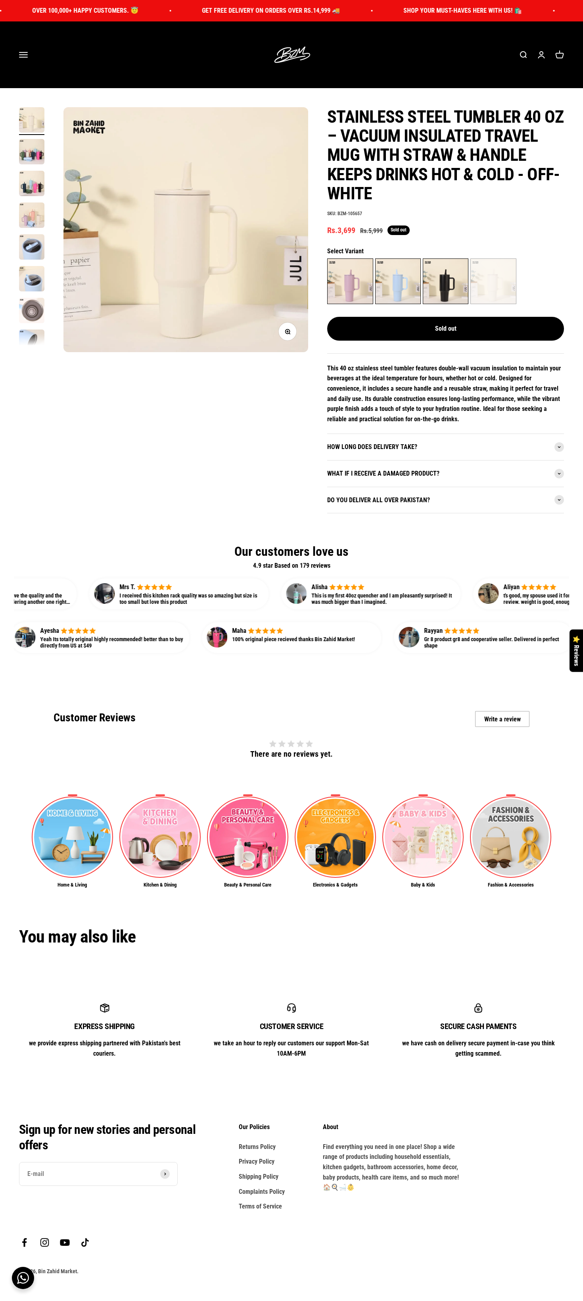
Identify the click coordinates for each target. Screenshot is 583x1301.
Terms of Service (260, 1206)
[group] (72, 841)
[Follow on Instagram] (44, 1242)
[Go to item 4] (31, 216)
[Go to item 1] (31, 121)
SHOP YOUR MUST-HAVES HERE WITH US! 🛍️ (404, 10)
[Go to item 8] (31, 343)
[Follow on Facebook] (24, 1242)
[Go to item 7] (31, 312)
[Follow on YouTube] (64, 1242)
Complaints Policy (262, 1191)
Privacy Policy (256, 1161)
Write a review (502, 719)
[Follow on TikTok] (85, 1242)
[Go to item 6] (31, 280)
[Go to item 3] (31, 185)
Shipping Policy (258, 1176)
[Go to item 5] (31, 248)
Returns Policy (257, 1147)
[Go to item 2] (31, 153)
